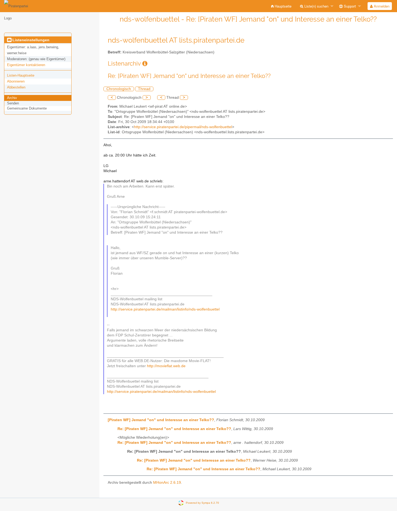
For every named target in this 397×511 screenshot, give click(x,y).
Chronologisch (118, 89)
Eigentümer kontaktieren (26, 65)
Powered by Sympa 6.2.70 (202, 502)
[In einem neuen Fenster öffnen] (144, 63)
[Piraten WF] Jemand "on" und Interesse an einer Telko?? (161, 420)
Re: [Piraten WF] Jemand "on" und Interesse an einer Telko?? (174, 429)
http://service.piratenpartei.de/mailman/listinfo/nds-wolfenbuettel (165, 309)
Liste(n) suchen (315, 6)
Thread (144, 89)
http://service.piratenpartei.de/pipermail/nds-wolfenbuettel (183, 127)
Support (349, 6)
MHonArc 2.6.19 (167, 483)
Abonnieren (16, 81)
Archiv (12, 98)
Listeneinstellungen (30, 40)
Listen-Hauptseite (20, 75)
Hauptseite (282, 6)
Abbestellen (16, 87)
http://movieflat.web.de (166, 366)
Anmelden (381, 6)
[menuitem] (281, 6)
